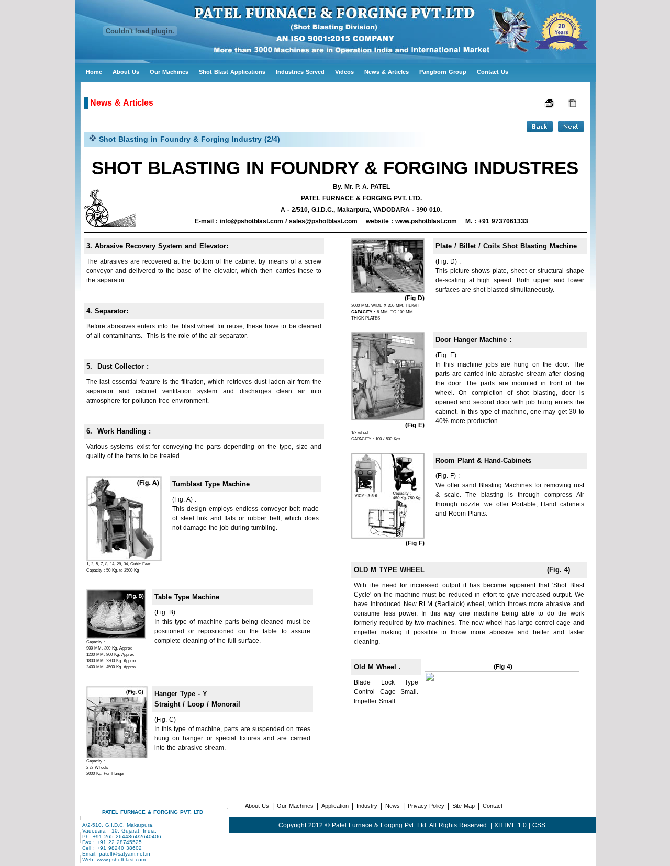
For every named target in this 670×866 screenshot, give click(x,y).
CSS (538, 825)
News (392, 806)
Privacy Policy (426, 806)
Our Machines (169, 72)
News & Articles (386, 72)
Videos (344, 72)
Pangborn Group (442, 72)
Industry (366, 806)
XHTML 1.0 (510, 825)
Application (335, 806)
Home (94, 72)
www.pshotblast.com (121, 859)
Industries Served (300, 72)
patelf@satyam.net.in (124, 854)
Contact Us (492, 72)
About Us (126, 72)
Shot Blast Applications (232, 72)
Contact (492, 806)
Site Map (463, 806)
